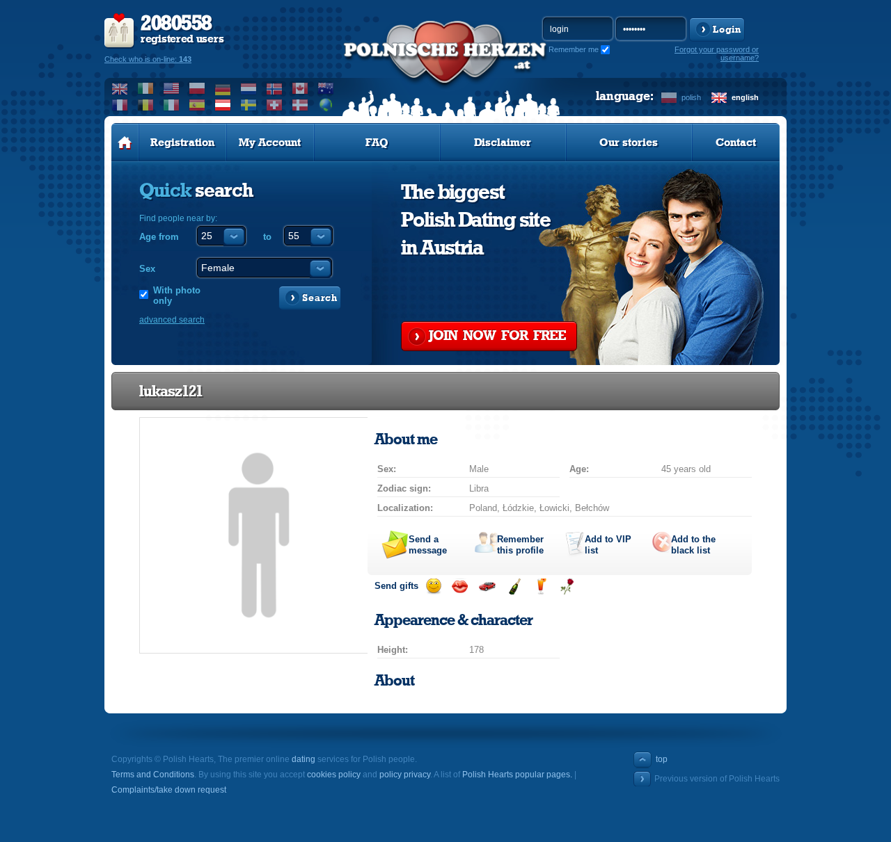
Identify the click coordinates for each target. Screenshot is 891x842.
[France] (120, 105)
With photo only (176, 295)
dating (303, 759)
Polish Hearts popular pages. (517, 774)
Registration (182, 142)
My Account (270, 142)
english (745, 97)
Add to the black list (693, 545)
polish (691, 97)
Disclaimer (502, 142)
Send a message (428, 545)
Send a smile (433, 586)
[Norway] (274, 88)
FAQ (376, 142)
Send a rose (567, 586)
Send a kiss (460, 586)
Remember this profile (520, 545)
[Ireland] (146, 88)
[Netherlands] (249, 88)
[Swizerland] (274, 105)
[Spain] (197, 105)
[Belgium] (146, 105)
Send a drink (541, 586)
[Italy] (171, 105)
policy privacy (404, 774)
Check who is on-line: (147, 59)
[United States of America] (171, 88)
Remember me (574, 49)
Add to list (608, 545)
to (267, 237)
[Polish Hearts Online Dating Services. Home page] (125, 142)
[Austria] (223, 105)
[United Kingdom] (120, 88)
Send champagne (514, 586)
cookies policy (334, 774)
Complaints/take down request (168, 790)
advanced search (172, 320)
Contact (736, 142)
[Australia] (326, 88)
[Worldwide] (326, 105)
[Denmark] (300, 105)
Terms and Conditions (152, 774)
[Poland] (197, 88)
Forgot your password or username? (717, 53)
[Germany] (223, 88)
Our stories (628, 142)
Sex (147, 269)
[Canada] (300, 88)
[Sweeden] (249, 105)
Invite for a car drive (487, 586)
